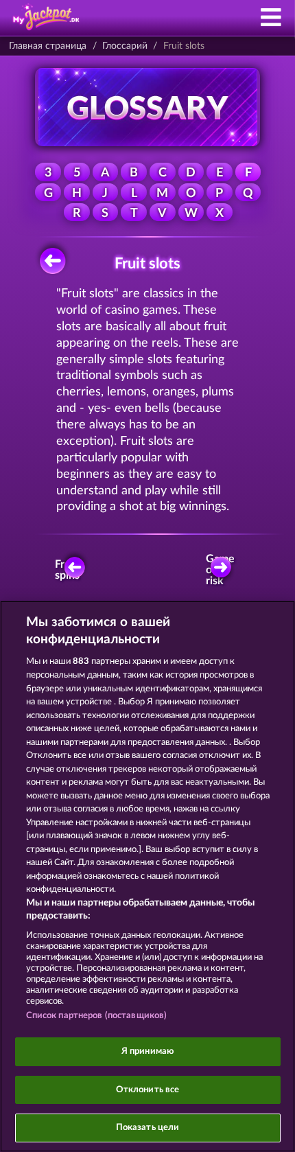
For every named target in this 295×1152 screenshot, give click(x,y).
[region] (147, 876)
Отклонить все (148, 1089)
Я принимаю (147, 1051)
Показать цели (148, 1127)
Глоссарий (125, 46)
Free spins (67, 570)
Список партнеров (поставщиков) (96, 1015)
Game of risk (220, 569)
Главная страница (47, 46)
